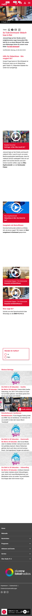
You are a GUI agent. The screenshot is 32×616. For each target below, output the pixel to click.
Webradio (4, 533)
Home (3, 528)
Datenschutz (13, 585)
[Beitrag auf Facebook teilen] (12, 30)
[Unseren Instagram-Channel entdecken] (7, 592)
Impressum (4, 585)
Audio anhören (25, 409)
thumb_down (22, 612)
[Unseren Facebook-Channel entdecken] (5, 592)
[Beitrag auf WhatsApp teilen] (9, 30)
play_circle (25, 612)
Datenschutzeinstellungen (9, 588)
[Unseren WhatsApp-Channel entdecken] (2, 592)
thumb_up (28, 612)
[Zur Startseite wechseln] (5, 3)
